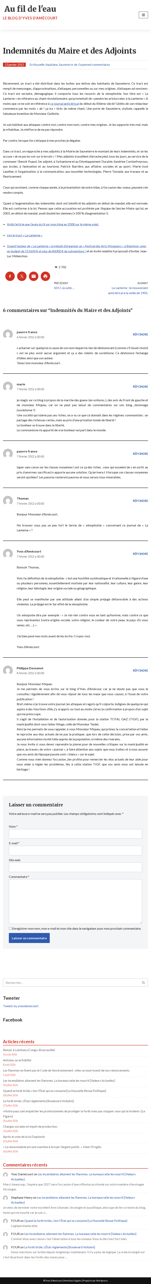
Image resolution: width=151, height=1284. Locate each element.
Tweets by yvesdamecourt (21, 1006)
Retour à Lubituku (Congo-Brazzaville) (29, 1050)
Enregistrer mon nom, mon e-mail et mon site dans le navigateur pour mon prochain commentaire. (76, 928)
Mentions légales (73, 1280)
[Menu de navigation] (143, 15)
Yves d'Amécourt (29, 551)
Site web (14, 860)
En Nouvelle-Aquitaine (44, 64)
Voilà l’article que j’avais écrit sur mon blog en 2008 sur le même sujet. (53, 224)
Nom (13, 826)
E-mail (14, 843)
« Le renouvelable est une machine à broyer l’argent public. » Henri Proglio (52, 1147)
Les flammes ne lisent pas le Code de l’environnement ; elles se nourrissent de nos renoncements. (66, 1070)
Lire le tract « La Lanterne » (24, 235)
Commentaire (19, 876)
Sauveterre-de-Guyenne (74, 64)
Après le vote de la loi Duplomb (24, 1136)
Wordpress (102, 1280)
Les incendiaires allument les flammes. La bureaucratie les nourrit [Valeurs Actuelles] (59, 1080)
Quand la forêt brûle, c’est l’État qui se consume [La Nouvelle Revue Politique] (54, 1090)
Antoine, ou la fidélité (17, 1060)
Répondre (140, 334)
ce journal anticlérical (64, 103)
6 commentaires (100, 64)
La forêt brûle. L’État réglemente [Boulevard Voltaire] (38, 1101)
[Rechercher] (143, 982)
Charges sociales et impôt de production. (30, 1126)
